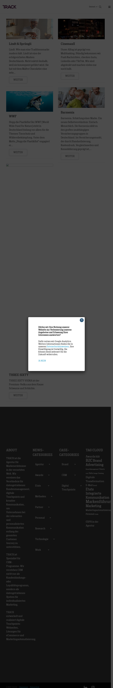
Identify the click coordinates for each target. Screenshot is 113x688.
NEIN (43, 361)
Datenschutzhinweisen (58, 347)
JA (39, 361)
